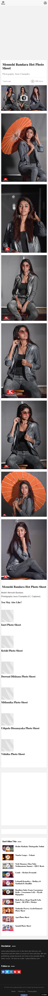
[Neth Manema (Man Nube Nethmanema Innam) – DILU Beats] (8, 866)
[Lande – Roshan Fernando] (8, 874)
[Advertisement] (24, 35)
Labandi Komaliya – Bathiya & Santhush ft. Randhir (28, 882)
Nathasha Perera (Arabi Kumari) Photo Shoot (28, 909)
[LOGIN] (45, 2)
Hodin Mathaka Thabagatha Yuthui (29, 846)
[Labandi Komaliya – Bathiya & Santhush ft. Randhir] (8, 883)
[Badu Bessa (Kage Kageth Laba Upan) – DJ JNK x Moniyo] (8, 902)
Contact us (21, 991)
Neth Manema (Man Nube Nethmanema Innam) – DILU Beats (29, 865)
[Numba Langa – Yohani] (8, 857)
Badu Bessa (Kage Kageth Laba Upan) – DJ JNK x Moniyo (28, 900)
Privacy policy (32, 991)
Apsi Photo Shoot (22, 917)
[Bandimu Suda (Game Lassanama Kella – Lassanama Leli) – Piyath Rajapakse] (8, 892)
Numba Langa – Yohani (25, 855)
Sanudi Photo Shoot (23, 925)
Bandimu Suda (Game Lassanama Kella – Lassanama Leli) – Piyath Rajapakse (29, 892)
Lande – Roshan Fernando (26, 872)
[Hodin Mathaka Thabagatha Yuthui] (8, 848)
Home (13, 991)
